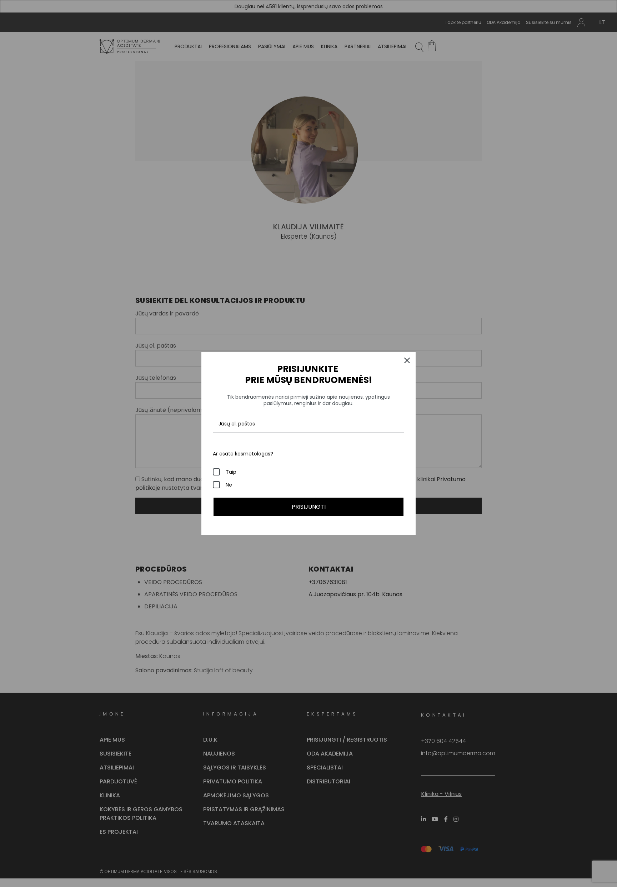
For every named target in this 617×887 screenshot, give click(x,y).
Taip (231, 471)
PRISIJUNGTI (309, 507)
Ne (229, 484)
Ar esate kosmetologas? (243, 453)
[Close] (407, 360)
